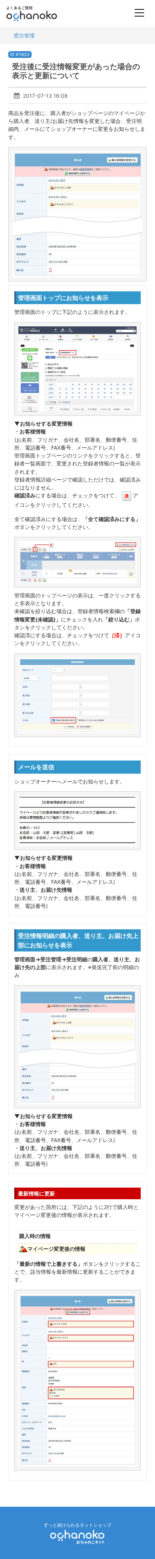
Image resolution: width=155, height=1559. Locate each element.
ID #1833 (20, 54)
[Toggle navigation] (139, 13)
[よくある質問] (42, 13)
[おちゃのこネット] (77, 1536)
